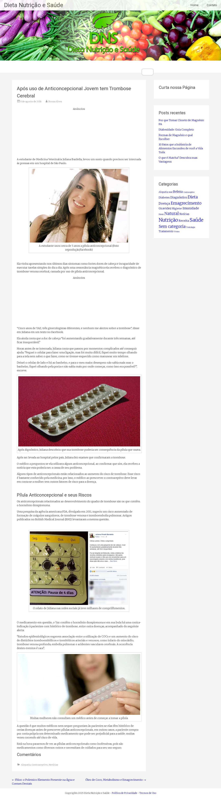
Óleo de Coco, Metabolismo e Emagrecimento (115, 779)
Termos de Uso (147, 793)
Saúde (196, 220)
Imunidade (190, 208)
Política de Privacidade (124, 793)
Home (195, 5)
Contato (212, 5)
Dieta (193, 197)
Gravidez (165, 208)
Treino (176, 232)
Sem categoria (172, 226)
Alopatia (26, 764)
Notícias (53, 764)
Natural (171, 213)
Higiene (177, 208)
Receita (184, 220)
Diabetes (164, 197)
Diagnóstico (178, 197)
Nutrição (168, 220)
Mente (161, 214)
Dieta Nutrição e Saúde (33, 5)
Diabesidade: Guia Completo (176, 129)
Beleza (178, 192)
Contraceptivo (40, 764)
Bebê (170, 192)
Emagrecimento (186, 203)
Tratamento (166, 231)
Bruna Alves (55, 101)
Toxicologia (190, 227)
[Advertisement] (79, 133)
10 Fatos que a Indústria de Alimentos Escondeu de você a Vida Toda (181, 148)
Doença (164, 203)
